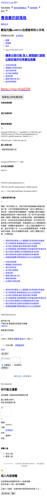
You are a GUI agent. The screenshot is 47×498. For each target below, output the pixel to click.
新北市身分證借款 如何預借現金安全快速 (22, 252)
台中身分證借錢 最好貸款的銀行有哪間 (21, 246)
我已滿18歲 (5, 493)
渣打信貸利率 (10, 71)
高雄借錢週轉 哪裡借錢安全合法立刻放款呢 (23, 257)
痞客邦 (16, 339)
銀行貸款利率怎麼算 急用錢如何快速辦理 (22, 255)
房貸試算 (9, 76)
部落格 (8, 43)
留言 (22, 339)
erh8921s (4, 326)
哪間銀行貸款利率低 (13, 68)
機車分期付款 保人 (13, 79)
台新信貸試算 (10, 65)
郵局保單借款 (10, 82)
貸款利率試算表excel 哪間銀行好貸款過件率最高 (24, 241)
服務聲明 (24, 466)
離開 (13, 493)
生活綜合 (19, 36)
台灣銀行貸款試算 (12, 281)
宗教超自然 (19, 345)
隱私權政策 (40, 463)
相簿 (7, 40)
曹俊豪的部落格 (13, 18)
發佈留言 (5, 368)
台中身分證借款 (11, 73)
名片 (7, 46)
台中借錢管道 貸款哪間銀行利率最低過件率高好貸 (25, 249)
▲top (3, 349)
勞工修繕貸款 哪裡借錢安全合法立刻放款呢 (23, 243)
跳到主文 (4, 24)
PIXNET (10, 463)
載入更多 (5, 354)
